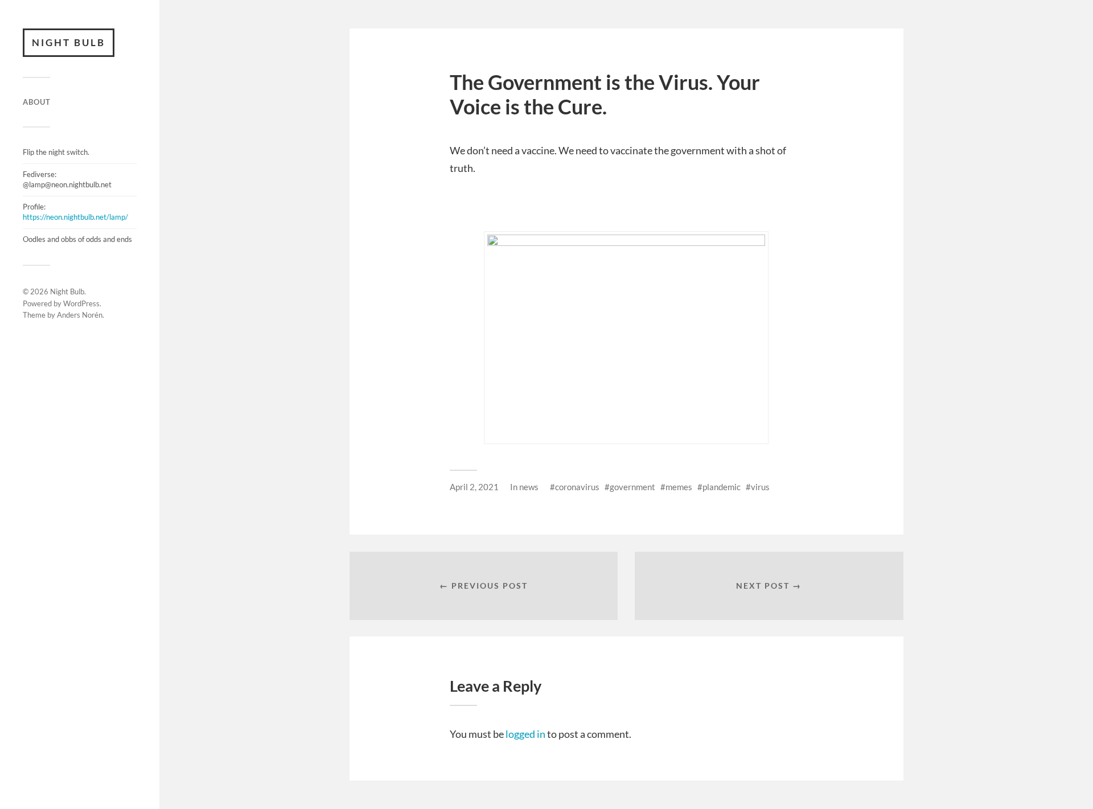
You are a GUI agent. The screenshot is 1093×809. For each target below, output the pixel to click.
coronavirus (577, 487)
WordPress (81, 303)
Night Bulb (68, 42)
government (632, 487)
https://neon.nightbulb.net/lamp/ (75, 216)
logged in (525, 734)
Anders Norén (79, 314)
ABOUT (37, 101)
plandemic (721, 487)
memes (678, 487)
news (529, 487)
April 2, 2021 (474, 487)
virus (760, 487)
